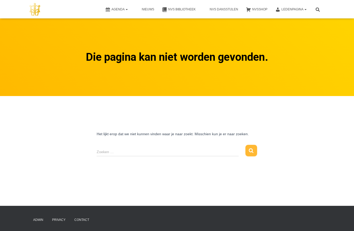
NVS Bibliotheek (182, 9)
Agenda (118, 9)
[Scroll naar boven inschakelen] (343, 220)
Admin (38, 220)
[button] (126, 9)
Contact (81, 220)
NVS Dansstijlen (224, 9)
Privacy (59, 220)
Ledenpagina (292, 9)
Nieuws (148, 9)
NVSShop (259, 9)
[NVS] (34, 9)
